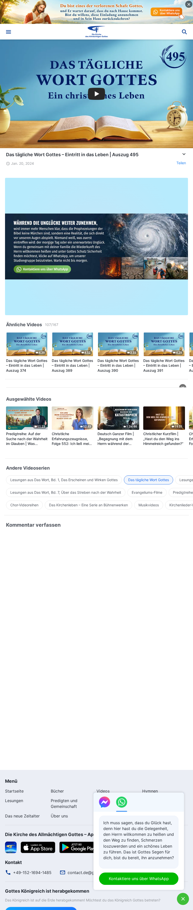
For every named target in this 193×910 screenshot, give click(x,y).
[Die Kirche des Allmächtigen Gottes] (96, 31)
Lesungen (14, 800)
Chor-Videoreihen (24, 505)
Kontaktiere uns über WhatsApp (139, 878)
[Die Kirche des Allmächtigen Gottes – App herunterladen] (11, 846)
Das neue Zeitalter (22, 815)
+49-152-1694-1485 (32, 872)
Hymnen (150, 791)
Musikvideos (148, 505)
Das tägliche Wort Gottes (148, 480)
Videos (103, 791)
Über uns (59, 815)
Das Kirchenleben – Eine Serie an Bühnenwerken (88, 505)
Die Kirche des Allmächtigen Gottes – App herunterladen (66, 834)
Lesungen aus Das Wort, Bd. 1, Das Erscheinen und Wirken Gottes (64, 480)
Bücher (57, 791)
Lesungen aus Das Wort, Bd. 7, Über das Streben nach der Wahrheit (65, 492)
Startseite (14, 791)
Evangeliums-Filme (147, 492)
